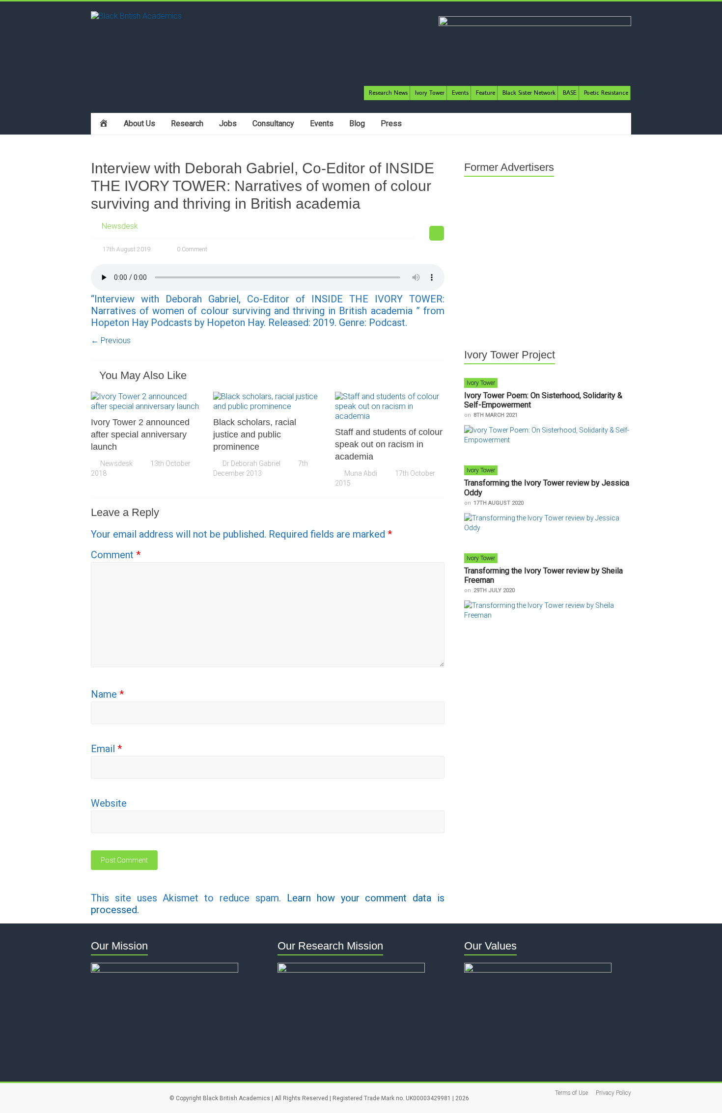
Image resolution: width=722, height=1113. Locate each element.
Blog (357, 123)
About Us (139, 123)
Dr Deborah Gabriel (251, 463)
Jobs (228, 123)
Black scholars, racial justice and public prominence (254, 434)
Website (109, 803)
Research (187, 123)
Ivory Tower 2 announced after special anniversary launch (140, 434)
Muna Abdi (360, 473)
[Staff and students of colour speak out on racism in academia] (389, 396)
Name (107, 694)
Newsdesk (120, 226)
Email (106, 749)
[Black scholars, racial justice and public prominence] (268, 396)
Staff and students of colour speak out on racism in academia (389, 444)
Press (391, 123)
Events (321, 123)
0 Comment (191, 249)
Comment (115, 555)
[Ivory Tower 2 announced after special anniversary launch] (145, 396)
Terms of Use (571, 1092)
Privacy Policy (613, 1092)
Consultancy (273, 123)
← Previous (111, 340)
